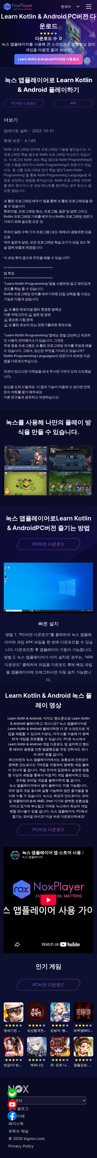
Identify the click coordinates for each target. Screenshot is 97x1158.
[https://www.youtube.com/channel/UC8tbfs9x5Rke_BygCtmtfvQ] (12, 1104)
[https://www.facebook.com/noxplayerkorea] (12, 1115)
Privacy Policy (21, 1146)
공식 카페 (16, 1116)
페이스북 (16, 1123)
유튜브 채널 (18, 1131)
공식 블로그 (18, 1108)
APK (73, 103)
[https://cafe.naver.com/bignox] (12, 1093)
